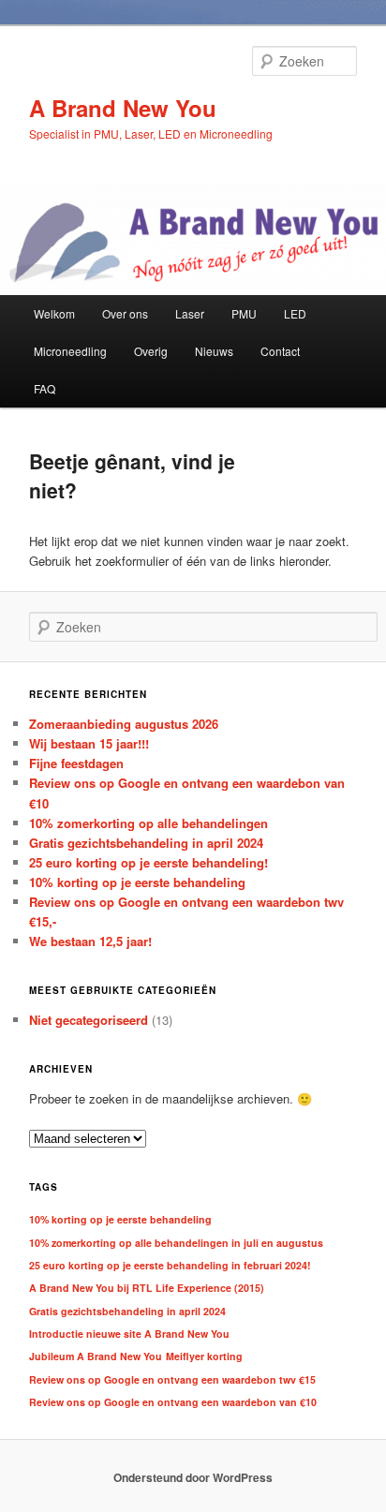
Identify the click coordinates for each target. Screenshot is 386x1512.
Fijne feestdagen (76, 763)
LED (295, 313)
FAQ (44, 388)
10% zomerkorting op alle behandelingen (148, 823)
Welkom (54, 313)
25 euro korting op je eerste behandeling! (148, 862)
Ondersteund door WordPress (193, 1477)
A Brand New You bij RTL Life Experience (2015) (146, 1288)
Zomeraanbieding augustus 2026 (123, 724)
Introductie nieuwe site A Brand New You (129, 1334)
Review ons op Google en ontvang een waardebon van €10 (173, 1402)
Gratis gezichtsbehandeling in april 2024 (146, 843)
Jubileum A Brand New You (95, 1356)
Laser (189, 313)
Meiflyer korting (204, 1356)
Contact (280, 351)
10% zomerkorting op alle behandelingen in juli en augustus (176, 1243)
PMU (244, 313)
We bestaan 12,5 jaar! (90, 941)
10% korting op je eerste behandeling (137, 882)
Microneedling (70, 351)
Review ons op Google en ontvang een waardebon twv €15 (172, 1379)
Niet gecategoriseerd (88, 1020)
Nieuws (214, 351)
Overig (151, 351)
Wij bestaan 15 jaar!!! (89, 743)
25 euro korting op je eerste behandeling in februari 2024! (170, 1265)
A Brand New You (122, 108)
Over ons (125, 313)
